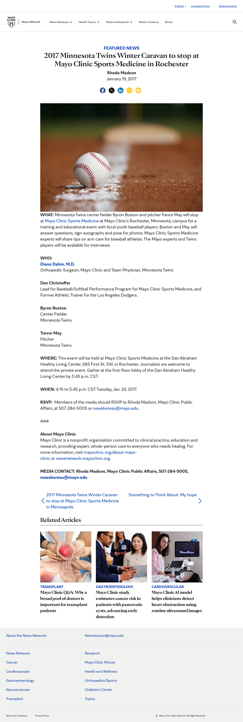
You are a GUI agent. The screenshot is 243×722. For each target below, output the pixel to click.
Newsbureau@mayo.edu (104, 635)
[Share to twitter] (112, 89)
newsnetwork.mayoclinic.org (83, 458)
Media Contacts (149, 22)
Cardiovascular (18, 671)
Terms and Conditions (16, 715)
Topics (90, 698)
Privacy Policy (42, 715)
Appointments (228, 6)
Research (92, 653)
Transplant (14, 698)
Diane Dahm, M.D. (57, 264)
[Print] (138, 89)
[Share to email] (129, 89)
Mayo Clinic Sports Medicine (72, 220)
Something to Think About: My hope (163, 494)
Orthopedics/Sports (101, 680)
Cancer (12, 662)
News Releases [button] (59, 22)
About (169, 22)
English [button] (179, 6)
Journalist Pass (200, 6)
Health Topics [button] (88, 22)
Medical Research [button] (117, 22)
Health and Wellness (101, 671)
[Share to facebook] (103, 89)
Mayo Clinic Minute (100, 662)
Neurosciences (18, 689)
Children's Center (98, 689)
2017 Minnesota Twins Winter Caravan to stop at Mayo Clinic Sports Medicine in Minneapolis (82, 501)
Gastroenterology (20, 680)
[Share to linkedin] (121, 89)
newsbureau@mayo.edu (115, 408)
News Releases (18, 653)
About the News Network (26, 635)
